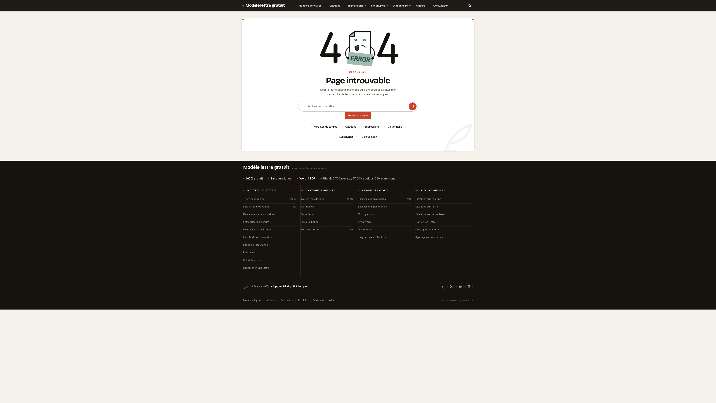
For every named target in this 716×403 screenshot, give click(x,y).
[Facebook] (442, 286)
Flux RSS (303, 300)
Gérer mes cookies (324, 300)
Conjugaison (440, 5)
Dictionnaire (400, 5)
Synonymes (378, 5)
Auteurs (420, 5)
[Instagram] (469, 286)
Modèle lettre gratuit (265, 5)
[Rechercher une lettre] (413, 106)
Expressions (355, 5)
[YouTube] (460, 286)
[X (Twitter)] (451, 286)
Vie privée (287, 300)
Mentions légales (252, 300)
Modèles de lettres (310, 5)
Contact (271, 300)
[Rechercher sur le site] (469, 5)
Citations (334, 5)
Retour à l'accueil (358, 115)
